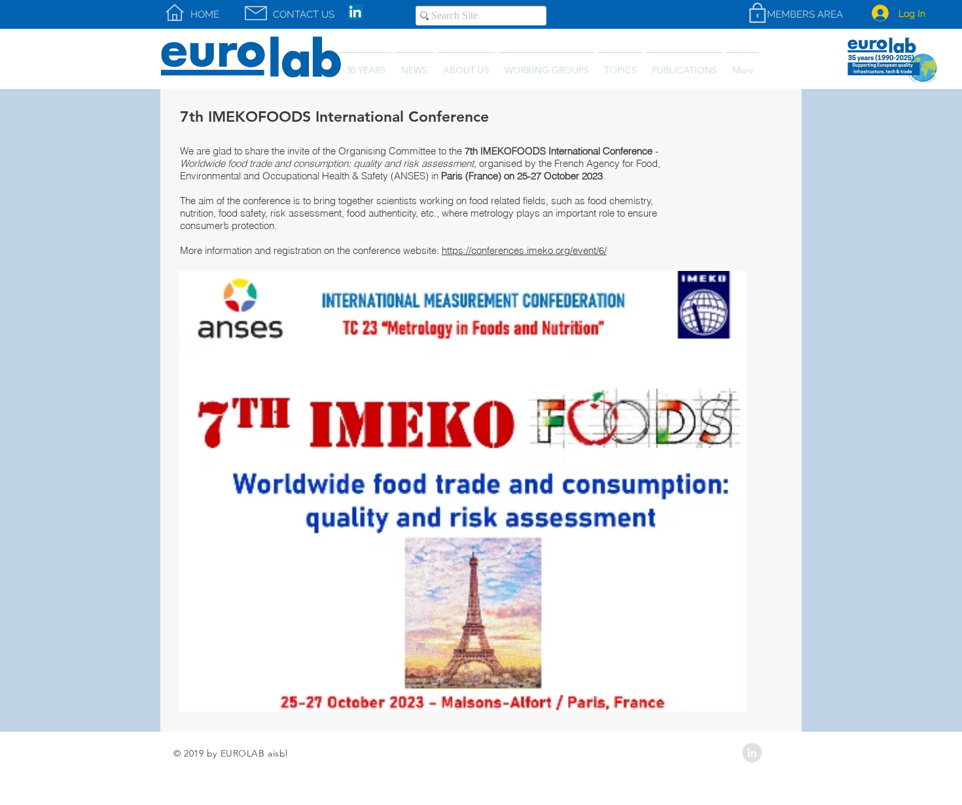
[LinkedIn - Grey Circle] (752, 752)
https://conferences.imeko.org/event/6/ (524, 250)
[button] (684, 64)
